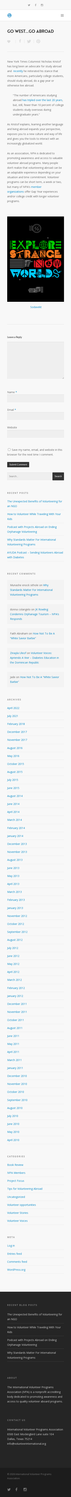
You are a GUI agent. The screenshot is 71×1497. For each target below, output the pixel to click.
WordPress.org (16, 1269)
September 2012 (17, 932)
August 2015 (15, 772)
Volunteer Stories (17, 1213)
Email (11, 410)
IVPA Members (16, 1173)
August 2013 (15, 860)
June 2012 (13, 956)
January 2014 (15, 836)
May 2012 (13, 964)
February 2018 (16, 724)
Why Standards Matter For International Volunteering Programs (31, 589)
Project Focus (15, 1181)
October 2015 (15, 764)
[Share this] (20, 41)
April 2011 (13, 1052)
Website (12, 427)
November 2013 (17, 852)
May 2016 (13, 756)
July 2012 (12, 948)
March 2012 (14, 980)
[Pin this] (37, 41)
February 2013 (16, 900)
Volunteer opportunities (21, 1205)
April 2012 (13, 972)
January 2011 (15, 1068)
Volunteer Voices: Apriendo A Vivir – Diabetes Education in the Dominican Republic (34, 657)
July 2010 (12, 1116)
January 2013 (15, 908)
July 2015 (12, 780)
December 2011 (17, 1004)
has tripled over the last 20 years (42, 100)
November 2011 (17, 1012)
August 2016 (15, 748)
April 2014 (13, 812)
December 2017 (17, 732)
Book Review (15, 1165)
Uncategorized (16, 1197)
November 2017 (17, 740)
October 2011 (15, 1020)
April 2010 (13, 1140)
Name (12, 392)
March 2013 (14, 892)
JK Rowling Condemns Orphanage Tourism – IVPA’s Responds (34, 614)
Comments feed (17, 1261)
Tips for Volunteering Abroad (24, 1188)
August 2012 (15, 940)
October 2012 (15, 924)
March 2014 (14, 820)
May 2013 (13, 876)
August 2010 (15, 1108)
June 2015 (13, 788)
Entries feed (14, 1253)
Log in (11, 1245)
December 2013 (17, 844)
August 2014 (15, 796)
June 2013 (13, 868)
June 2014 (13, 804)
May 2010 (13, 1132)
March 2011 (14, 1060)
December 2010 (17, 1076)
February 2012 (16, 988)
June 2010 (13, 1124)
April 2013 (13, 884)
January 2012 (15, 996)
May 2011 (13, 1044)
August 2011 (15, 1028)
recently (18, 71)
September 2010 (17, 1100)
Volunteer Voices (17, 1221)
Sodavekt (36, 307)
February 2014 (16, 828)
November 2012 (17, 916)
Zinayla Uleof (18, 653)
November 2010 (17, 1084)
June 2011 (13, 1036)
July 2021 (12, 716)
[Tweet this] (29, 41)
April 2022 (13, 708)
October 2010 (15, 1092)
